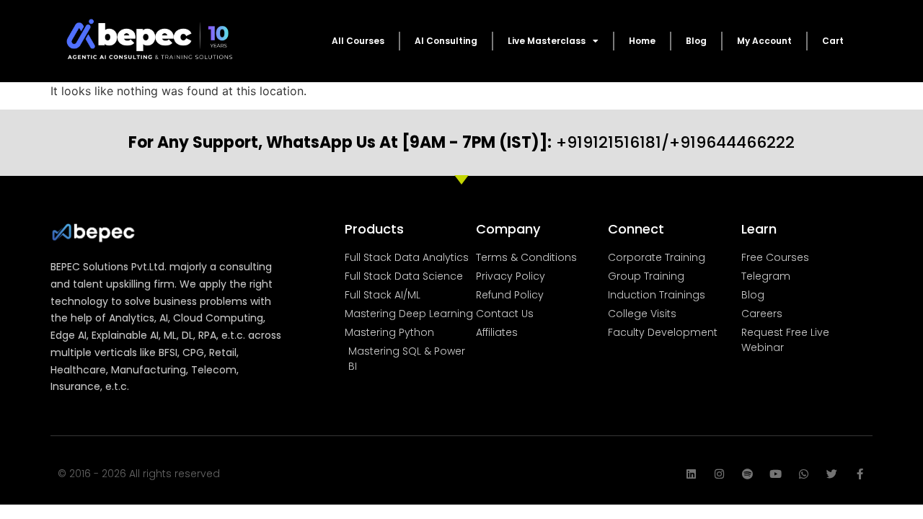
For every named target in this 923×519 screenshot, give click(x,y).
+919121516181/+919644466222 (461, 142)
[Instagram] (719, 474)
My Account (764, 41)
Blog (696, 41)
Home (642, 41)
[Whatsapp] (803, 474)
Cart (833, 41)
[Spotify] (747, 474)
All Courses (358, 41)
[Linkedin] (691, 474)
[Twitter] (831, 474)
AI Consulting (446, 41)
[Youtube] (775, 474)
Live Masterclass (547, 41)
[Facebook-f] (859, 474)
